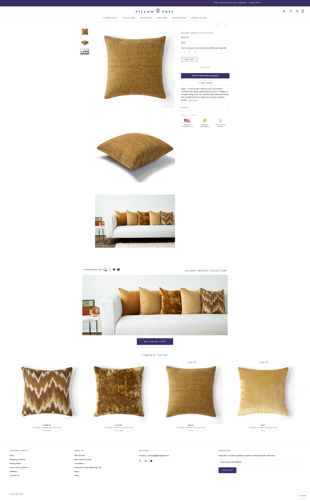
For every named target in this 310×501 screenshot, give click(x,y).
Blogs (76, 471)
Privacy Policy (15, 463)
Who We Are (79, 455)
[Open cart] (303, 11)
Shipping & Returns (18, 459)
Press (76, 475)
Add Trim (189, 59)
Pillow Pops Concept (82, 459)
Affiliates (13, 471)
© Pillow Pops (16, 494)
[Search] (297, 11)
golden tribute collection (197, 33)
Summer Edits (110, 18)
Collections (128, 18)
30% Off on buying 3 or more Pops (164, 3)
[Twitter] (192, 115)
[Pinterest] (195, 115)
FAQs (12, 455)
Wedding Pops (179, 18)
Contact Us (14, 475)
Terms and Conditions (19, 467)
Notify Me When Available (205, 75)
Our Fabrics (79, 463)
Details (185, 107)
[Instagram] (146, 460)
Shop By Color (198, 18)
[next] (302, 390)
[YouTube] (151, 460)
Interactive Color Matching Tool (87, 467)
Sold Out (205, 67)
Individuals (146, 18)
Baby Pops (162, 18)
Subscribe (227, 470)
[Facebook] (189, 115)
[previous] (7, 390)
